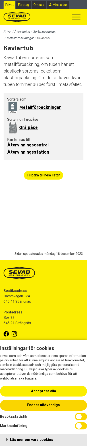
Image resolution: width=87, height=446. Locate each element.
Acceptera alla (43, 391)
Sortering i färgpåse (22, 119)
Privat (9, 4)
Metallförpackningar (20, 38)
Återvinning (22, 31)
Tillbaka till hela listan (43, 175)
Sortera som (16, 99)
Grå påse (28, 127)
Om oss (38, 4)
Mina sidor (60, 4)
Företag (23, 4)
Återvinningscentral (28, 145)
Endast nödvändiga (43, 405)
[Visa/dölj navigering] (76, 17)
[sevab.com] (17, 17)
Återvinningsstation (28, 152)
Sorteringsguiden (44, 31)
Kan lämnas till (18, 139)
